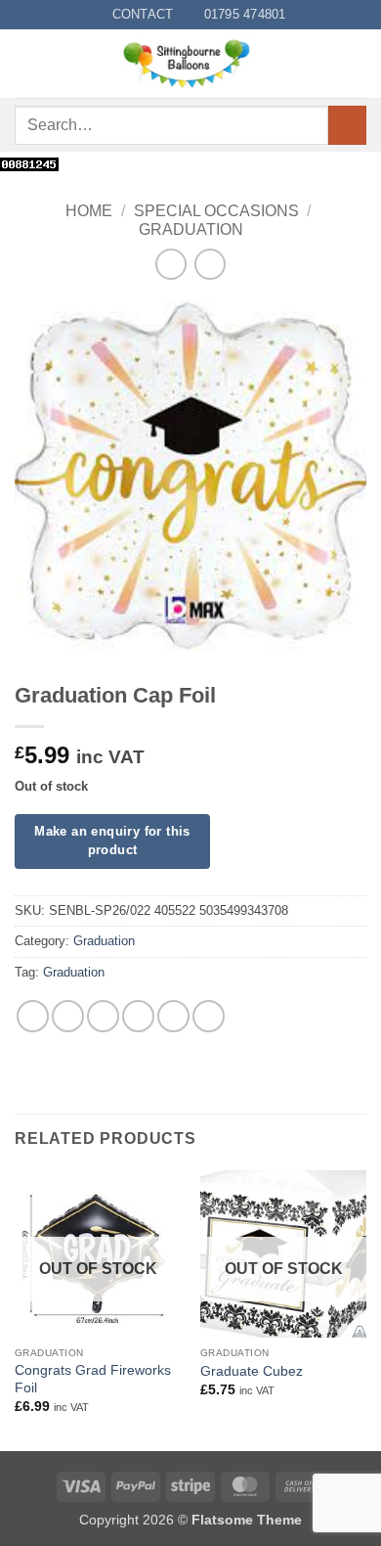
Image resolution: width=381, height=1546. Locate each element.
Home (88, 211)
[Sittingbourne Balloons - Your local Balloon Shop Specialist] (192, 63)
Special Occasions (216, 211)
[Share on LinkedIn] (208, 1016)
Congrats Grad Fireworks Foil (93, 1379)
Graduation (191, 229)
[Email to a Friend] (138, 1016)
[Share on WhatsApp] (33, 1016)
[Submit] (347, 125)
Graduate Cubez (251, 1371)
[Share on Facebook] (68, 1016)
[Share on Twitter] (103, 1016)
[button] (26, 64)
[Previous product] (209, 264)
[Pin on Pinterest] (173, 1016)
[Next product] (170, 264)
